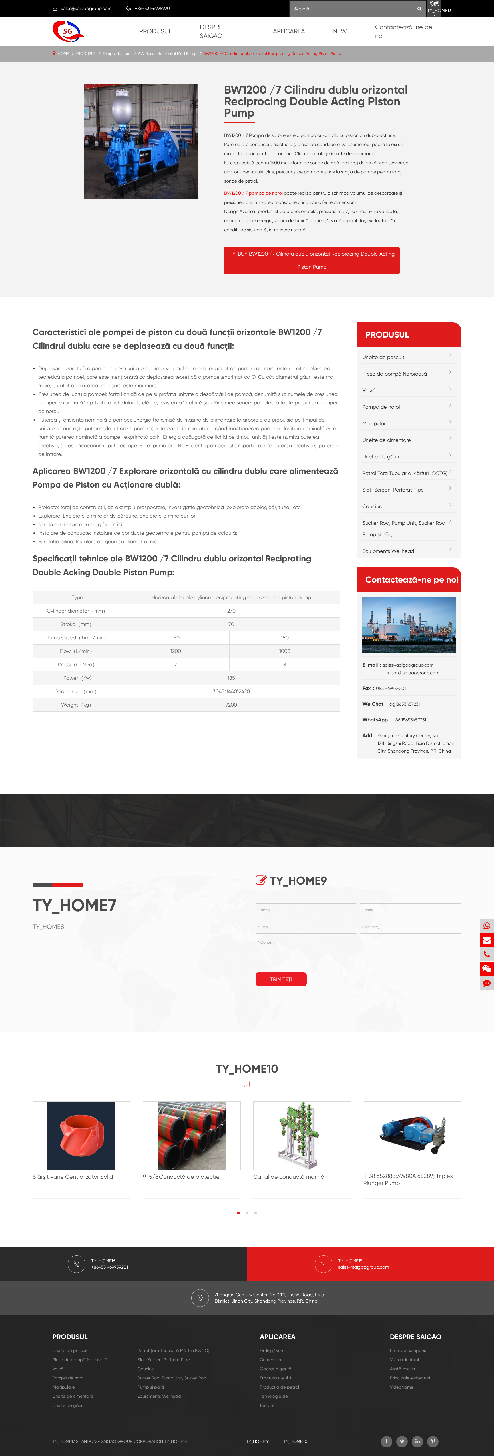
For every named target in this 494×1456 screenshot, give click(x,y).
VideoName (401, 1387)
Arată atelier (402, 1368)
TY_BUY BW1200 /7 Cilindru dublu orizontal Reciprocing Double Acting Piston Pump (312, 260)
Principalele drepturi (410, 1378)
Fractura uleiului (275, 1378)
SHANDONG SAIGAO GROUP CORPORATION (119, 1441)
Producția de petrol (279, 1387)
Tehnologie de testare (274, 1401)
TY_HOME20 (295, 1441)
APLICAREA (289, 31)
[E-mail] (487, 940)
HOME (63, 53)
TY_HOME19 (257, 1441)
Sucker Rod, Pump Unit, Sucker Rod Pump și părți (403, 528)
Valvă (368, 390)
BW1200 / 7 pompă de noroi (254, 193)
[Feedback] (487, 983)
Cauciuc (372, 506)
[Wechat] (487, 969)
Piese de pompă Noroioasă (394, 374)
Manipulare (375, 423)
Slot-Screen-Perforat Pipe (393, 490)
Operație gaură (276, 1368)
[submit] (419, 9)
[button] (238, 1213)
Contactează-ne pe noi (403, 31)
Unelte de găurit (381, 457)
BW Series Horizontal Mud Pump (167, 53)
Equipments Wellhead (388, 551)
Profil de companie (408, 1350)
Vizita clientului (404, 1359)
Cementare (271, 1359)
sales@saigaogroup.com (86, 8)
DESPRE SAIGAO (211, 31)
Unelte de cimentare (386, 440)
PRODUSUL (155, 31)
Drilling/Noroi (273, 1350)
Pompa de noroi (116, 53)
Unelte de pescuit (383, 357)
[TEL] (487, 954)
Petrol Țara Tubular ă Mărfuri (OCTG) (404, 473)
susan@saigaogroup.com (413, 672)
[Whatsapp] (487, 926)
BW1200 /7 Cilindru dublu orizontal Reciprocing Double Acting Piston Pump (272, 53)
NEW (340, 31)
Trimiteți (281, 979)
